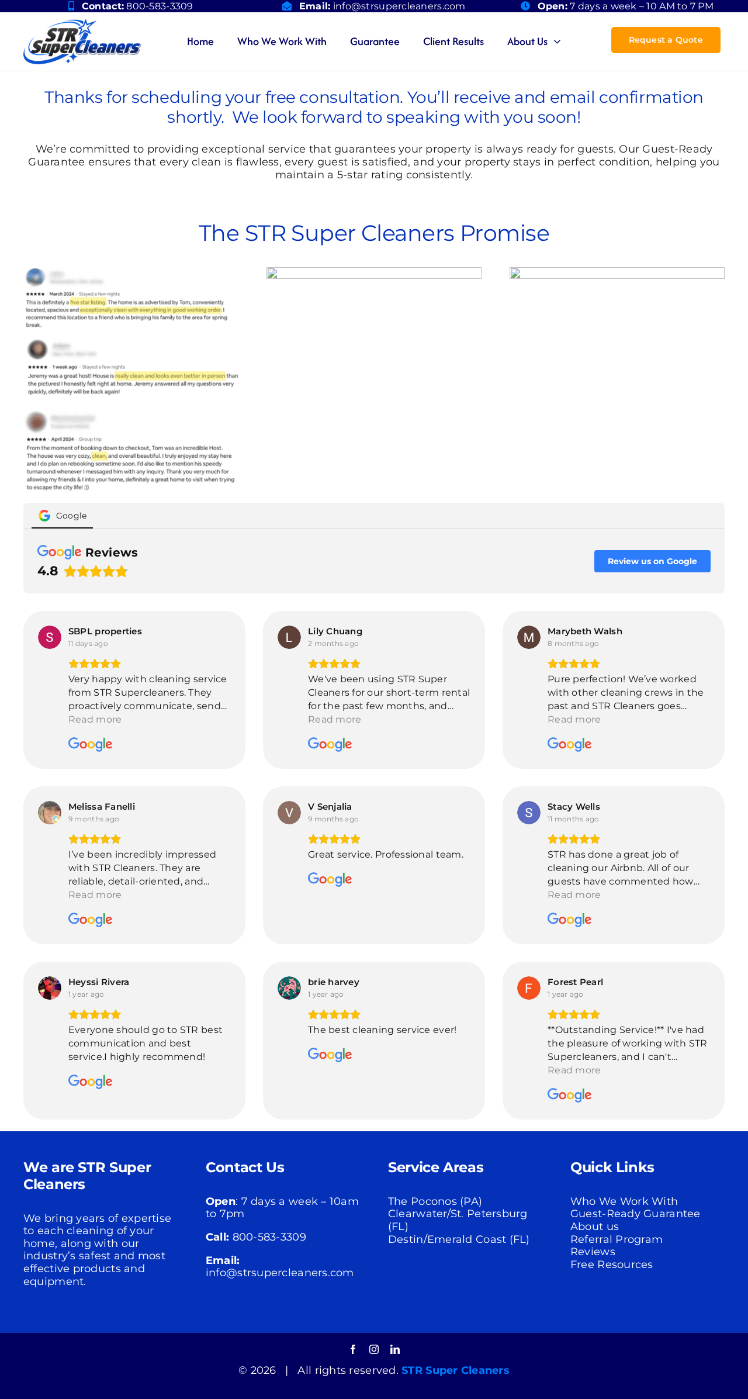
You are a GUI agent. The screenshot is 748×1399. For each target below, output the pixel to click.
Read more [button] (95, 719)
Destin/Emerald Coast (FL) (459, 1239)
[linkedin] (395, 1349)
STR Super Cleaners (455, 1370)
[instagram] (374, 1349)
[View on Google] (49, 637)
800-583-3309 (159, 6)
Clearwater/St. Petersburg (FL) (458, 1220)
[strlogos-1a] (82, 24)
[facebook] (353, 1349)
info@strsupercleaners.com (399, 6)
